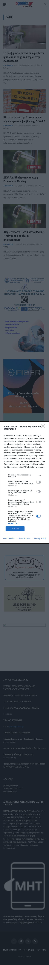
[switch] (38, 482)
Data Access (24, 538)
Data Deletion (9, 538)
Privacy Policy (40, 538)
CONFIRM (15, 528)
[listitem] (24, 476)
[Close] (43, 426)
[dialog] (24, 483)
